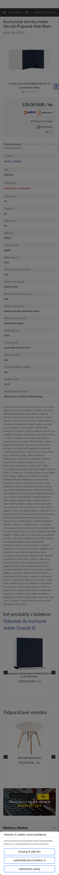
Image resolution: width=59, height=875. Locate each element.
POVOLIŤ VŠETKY (30, 852)
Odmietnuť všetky (29, 869)
